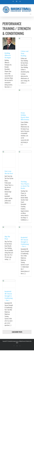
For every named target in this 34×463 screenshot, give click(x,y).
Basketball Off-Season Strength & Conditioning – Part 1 (9, 296)
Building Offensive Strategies (8, 55)
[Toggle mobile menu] (31, 14)
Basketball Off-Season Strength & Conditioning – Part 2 (25, 242)
